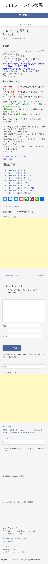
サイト (5, 336)
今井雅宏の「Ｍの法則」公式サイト (16, 552)
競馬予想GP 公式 (9, 549)
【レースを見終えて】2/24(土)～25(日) (22, 180)
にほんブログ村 (8, 159)
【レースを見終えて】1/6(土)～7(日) (21, 188)
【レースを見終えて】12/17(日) (19, 193)
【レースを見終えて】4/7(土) (18, 183)
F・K (23, 38)
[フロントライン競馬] (24, 5)
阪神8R (41, 275)
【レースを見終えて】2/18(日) (19, 178)
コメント (6, 298)
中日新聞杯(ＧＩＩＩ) (11, 275)
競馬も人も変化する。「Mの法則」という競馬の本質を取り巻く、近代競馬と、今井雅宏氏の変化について (23, 431)
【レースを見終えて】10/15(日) (19, 185)
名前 (5, 326)
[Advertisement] (24, 243)
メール (6, 331)
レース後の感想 (14, 206)
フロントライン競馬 (17, 560)
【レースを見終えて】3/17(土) (19, 170)
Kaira (29, 24)
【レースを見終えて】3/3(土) (18, 173)
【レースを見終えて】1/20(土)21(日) (21, 190)
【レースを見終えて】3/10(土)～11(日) (22, 175)
